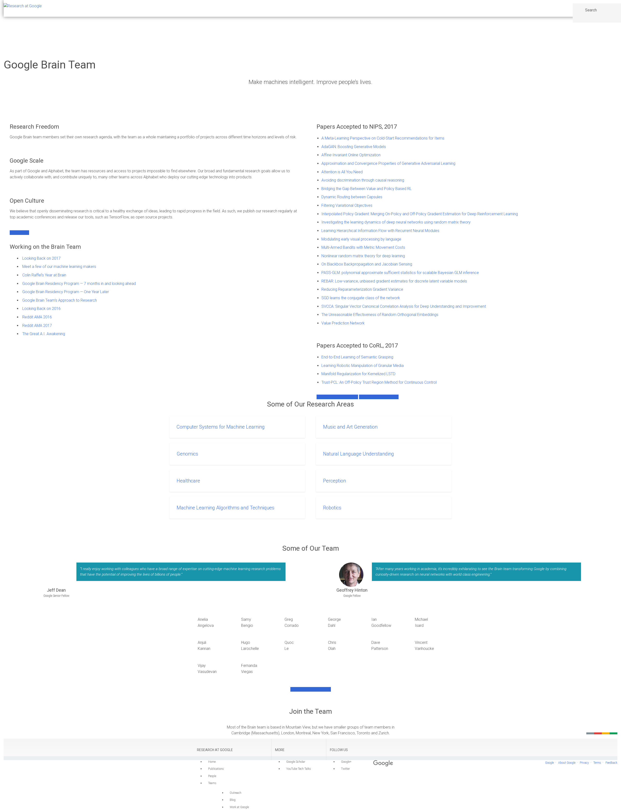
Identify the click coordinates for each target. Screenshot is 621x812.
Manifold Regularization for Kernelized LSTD (358, 374)
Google (549, 762)
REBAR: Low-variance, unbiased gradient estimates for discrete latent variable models (394, 281)
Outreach (235, 793)
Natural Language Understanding (358, 454)
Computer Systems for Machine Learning (221, 427)
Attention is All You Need (342, 172)
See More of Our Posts (379, 397)
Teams (212, 783)
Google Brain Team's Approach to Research (59, 300)
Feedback (611, 762)
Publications (216, 769)
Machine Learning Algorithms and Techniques (225, 508)
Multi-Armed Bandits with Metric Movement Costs (363, 247)
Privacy (584, 762)
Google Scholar (295, 761)
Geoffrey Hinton (352, 590)
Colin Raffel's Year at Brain (44, 275)
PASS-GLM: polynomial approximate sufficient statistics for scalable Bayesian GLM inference (400, 272)
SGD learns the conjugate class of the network (360, 298)
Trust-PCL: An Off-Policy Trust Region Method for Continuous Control (379, 382)
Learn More (19, 232)
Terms (597, 762)
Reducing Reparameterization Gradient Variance (362, 289)
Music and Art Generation (350, 427)
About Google (566, 762)
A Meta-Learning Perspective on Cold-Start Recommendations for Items (382, 138)
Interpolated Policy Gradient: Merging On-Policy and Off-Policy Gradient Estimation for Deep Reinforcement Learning (419, 214)
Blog (233, 800)
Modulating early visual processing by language (361, 239)
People (212, 776)
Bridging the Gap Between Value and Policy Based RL (366, 188)
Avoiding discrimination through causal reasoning (362, 180)
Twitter (345, 769)
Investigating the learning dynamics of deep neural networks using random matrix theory (396, 222)
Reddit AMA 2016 (37, 317)
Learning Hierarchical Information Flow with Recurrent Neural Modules (380, 230)
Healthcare (188, 481)
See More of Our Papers (337, 397)
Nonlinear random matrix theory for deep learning (363, 256)
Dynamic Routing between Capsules (351, 197)
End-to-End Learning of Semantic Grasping (357, 357)
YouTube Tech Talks (298, 769)
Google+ (346, 761)
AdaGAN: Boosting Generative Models (353, 146)
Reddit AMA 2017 (37, 325)
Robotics (332, 508)
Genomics (187, 454)
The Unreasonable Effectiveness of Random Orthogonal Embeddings (379, 314)
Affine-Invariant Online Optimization (351, 155)
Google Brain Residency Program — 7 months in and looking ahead (79, 283)
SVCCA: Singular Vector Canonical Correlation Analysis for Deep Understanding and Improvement (403, 306)
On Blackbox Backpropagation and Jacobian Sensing (366, 264)
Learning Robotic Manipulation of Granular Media (362, 365)
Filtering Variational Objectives (346, 205)
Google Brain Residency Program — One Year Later (65, 292)
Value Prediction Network (343, 323)
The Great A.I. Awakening (43, 333)
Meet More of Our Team (310, 689)
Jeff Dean (56, 590)
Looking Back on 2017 (41, 258)
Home (212, 761)
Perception (334, 481)
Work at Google (239, 807)
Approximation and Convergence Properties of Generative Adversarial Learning (388, 163)
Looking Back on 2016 (41, 308)
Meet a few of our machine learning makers (59, 266)
